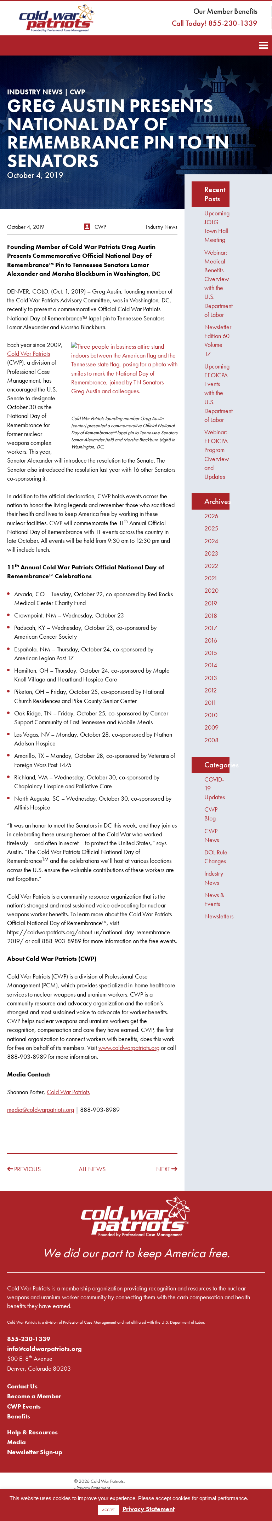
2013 (210, 678)
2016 (210, 640)
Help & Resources (32, 1432)
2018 (210, 615)
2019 (210, 603)
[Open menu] (263, 44)
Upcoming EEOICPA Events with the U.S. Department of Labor (218, 393)
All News (92, 1169)
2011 (210, 702)
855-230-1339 (28, 1339)
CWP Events (24, 1406)
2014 (210, 665)
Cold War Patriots (28, 353)
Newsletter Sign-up (35, 1452)
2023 (211, 553)
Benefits (18, 1416)
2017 (210, 628)
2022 (211, 566)
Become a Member (34, 1396)
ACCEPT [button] (108, 1509)
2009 (211, 727)
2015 (210, 653)
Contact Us (22, 1386)
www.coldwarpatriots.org (128, 1048)
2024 (211, 541)
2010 (210, 715)
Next (163, 1169)
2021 (210, 578)
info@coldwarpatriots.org (44, 1349)
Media (16, 1442)
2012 (210, 690)
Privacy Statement (93, 1488)
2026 (211, 516)
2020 (211, 590)
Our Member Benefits (225, 11)
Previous (27, 1169)
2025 (211, 528)
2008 (211, 740)
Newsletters (218, 916)
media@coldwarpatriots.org (40, 1109)
